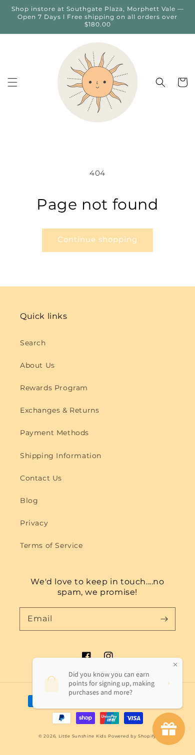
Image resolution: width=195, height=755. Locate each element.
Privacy (34, 522)
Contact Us (41, 478)
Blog (29, 500)
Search (33, 342)
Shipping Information (61, 455)
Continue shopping (98, 239)
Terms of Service (51, 545)
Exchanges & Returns (59, 410)
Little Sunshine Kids (82, 736)
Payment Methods (54, 432)
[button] (13, 82)
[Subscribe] (164, 619)
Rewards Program (54, 387)
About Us (37, 365)
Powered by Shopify (132, 736)
